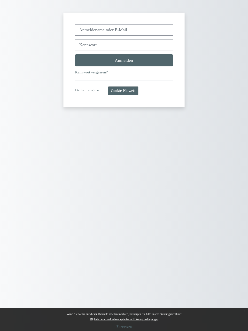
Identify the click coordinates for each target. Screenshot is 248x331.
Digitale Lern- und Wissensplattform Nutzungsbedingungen (124, 319)
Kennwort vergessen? (91, 72)
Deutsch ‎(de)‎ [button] (85, 90)
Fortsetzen (124, 327)
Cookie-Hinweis (123, 91)
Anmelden (124, 60)
